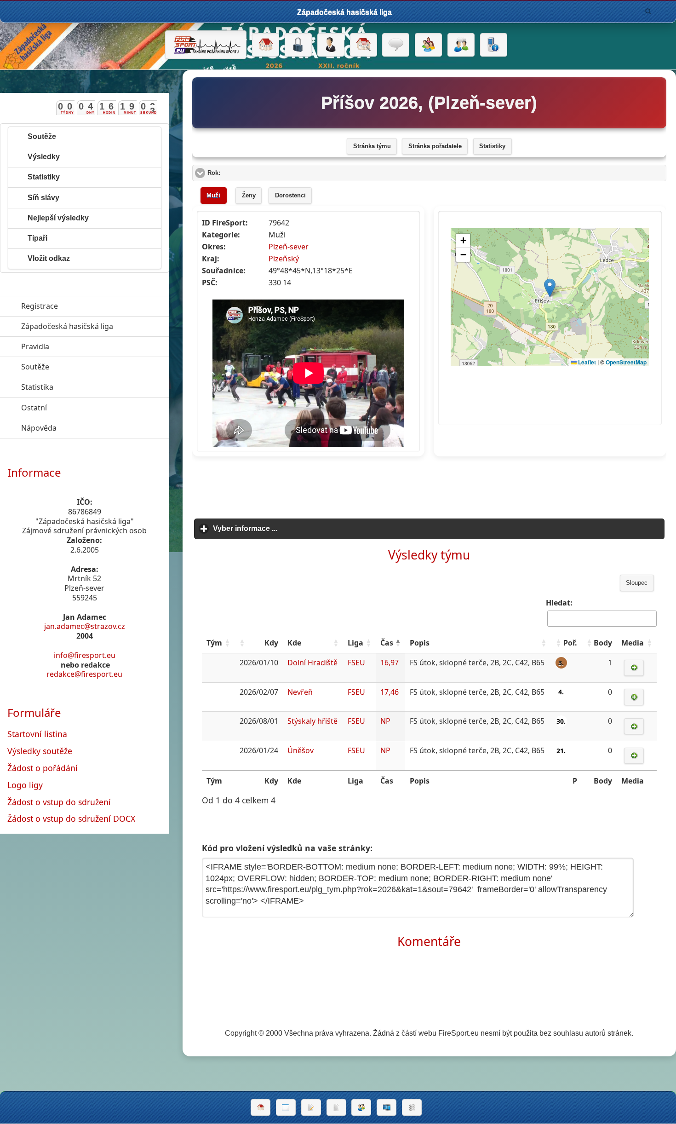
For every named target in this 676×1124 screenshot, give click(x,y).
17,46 (389, 692)
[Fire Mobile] (493, 45)
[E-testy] (428, 45)
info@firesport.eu (84, 655)
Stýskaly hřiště (312, 721)
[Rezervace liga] (311, 1107)
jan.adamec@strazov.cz (84, 626)
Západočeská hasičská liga (95, 326)
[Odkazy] (363, 45)
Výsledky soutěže (39, 750)
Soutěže (42, 136)
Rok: (248, 173)
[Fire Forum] (461, 45)
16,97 (389, 662)
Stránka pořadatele (435, 146)
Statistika (79, 387)
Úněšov (300, 750)
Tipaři (37, 238)
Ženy (249, 195)
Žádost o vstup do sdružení (59, 801)
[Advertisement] (429, 484)
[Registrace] (330, 45)
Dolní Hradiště (312, 662)
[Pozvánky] (286, 1107)
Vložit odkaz (49, 258)
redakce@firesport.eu (84, 674)
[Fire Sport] (205, 44)
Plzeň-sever (289, 247)
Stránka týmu (372, 146)
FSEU (356, 662)
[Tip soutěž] (361, 1107)
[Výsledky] (336, 1107)
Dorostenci (290, 195)
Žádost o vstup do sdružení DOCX (71, 818)
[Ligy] (412, 1107)
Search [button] (648, 11)
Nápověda (81, 428)
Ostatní (76, 408)
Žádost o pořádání (42, 767)
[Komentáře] (395, 45)
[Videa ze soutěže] (386, 1107)
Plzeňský (284, 259)
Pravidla (77, 346)
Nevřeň (300, 692)
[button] (227, 642)
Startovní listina (37, 733)
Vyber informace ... (288, 528)
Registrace (39, 306)
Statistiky (492, 146)
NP (385, 721)
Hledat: (559, 603)
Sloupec (636, 583)
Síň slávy (43, 198)
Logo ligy (25, 784)
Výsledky (44, 157)
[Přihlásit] (298, 45)
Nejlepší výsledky (58, 218)
